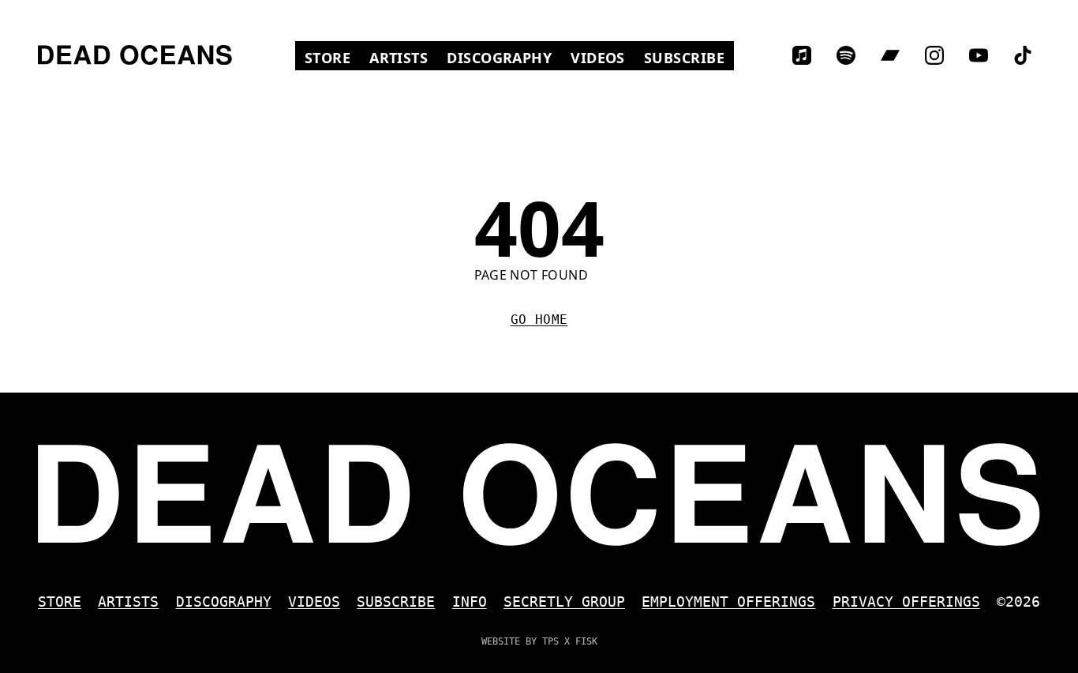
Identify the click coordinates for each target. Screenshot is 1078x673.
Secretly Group (564, 601)
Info (469, 601)
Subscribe (684, 57)
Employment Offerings (728, 601)
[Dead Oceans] (135, 55)
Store (332, 57)
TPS (550, 641)
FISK (586, 641)
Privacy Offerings (906, 601)
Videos (602, 57)
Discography (499, 57)
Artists (398, 57)
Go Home (539, 319)
